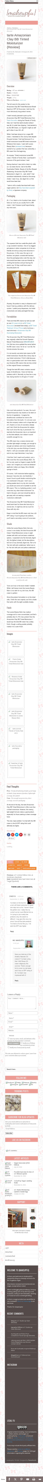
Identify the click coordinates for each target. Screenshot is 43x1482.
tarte (18, 868)
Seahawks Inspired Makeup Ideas (23, 1349)
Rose (12, 1349)
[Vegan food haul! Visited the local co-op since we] (29, 1406)
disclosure (10, 1451)
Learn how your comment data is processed (20, 1055)
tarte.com (23, 100)
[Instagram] (14, 1084)
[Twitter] (18, 1083)
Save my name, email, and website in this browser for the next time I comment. (21, 1040)
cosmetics (11, 865)
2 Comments (10, 53)
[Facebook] (10, 1083)
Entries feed (8, 1252)
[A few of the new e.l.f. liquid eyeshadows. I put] (29, 1377)
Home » (9, 27)
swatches (11, 868)
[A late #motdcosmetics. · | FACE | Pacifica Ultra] (14, 1377)
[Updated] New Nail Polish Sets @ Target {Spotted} (21, 880)
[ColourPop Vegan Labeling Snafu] (9, 1184)
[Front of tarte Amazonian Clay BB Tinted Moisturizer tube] (22, 71)
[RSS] (31, 1084)
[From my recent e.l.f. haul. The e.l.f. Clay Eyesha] (14, 1406)
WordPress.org (9, 1260)
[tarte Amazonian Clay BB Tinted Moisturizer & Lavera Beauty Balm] (22, 281)
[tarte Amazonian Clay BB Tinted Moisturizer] (22, 391)
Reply (12, 931)
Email (10, 1027)
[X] (15, 1479)
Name (11, 1018)
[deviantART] (23, 1084)
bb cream (24, 862)
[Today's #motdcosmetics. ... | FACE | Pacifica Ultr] (14, 1391)
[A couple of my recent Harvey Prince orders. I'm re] (29, 1391)
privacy (20, 1451)
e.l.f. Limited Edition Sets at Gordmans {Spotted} (20, 876)
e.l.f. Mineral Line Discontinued (20, 1356)
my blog (13, 1334)
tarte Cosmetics (12, 120)
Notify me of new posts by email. (20, 1047)
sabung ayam (15, 1340)
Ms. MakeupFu (17, 51)
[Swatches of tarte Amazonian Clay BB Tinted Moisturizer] (22, 561)
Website (11, 1036)
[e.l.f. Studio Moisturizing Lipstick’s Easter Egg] (9, 1193)
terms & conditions (24, 1449)
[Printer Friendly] (34, 1479)
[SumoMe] (40, 1479)
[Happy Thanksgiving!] (13, 1103)
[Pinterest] (25, 1083)
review (26, 865)
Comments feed (10, 1256)
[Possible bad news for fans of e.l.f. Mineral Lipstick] (9, 1175)
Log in (7, 1248)
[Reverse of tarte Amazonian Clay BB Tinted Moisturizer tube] (22, 221)
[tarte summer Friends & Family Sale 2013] (16, 735)
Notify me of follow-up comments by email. (27, 1044)
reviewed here (20, 146)
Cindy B (12, 896)
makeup (19, 865)
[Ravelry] (33, 1083)
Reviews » (15, 27)
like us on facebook (21, 1139)
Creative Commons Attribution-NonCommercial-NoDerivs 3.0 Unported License (20, 1440)
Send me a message (24, 1301)
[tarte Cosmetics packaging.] (16, 752)
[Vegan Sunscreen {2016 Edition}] (9, 1166)
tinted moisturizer (29, 868)
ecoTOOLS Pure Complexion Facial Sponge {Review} (23, 1335)
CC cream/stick (17, 323)
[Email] (28, 1479)
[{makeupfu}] (21, 12)
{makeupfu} (22, 1436)
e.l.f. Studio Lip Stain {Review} (20, 1322)
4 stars (17, 862)
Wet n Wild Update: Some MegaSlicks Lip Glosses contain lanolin (23, 1342)
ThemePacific (32, 1460)
